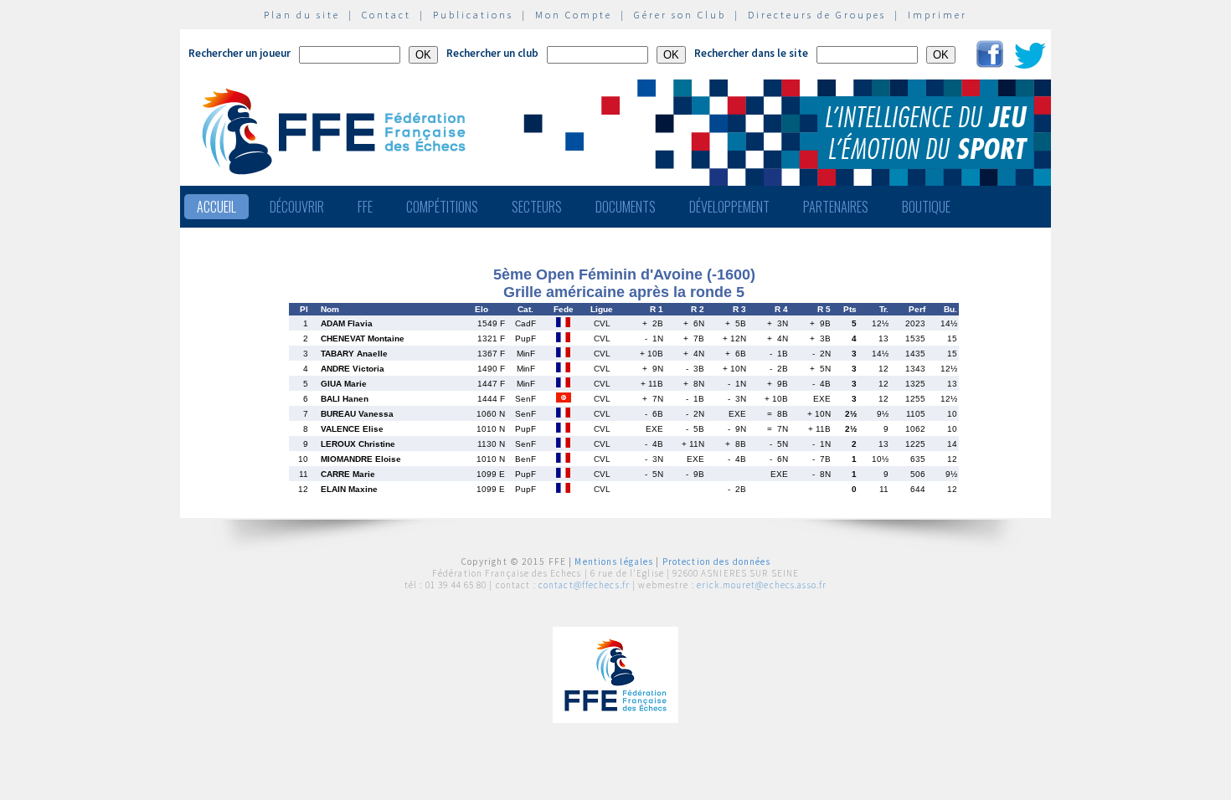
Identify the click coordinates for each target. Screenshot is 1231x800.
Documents (625, 207)
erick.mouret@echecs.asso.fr (762, 585)
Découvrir (297, 207)
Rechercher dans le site (751, 53)
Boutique (926, 207)
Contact (386, 14)
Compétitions (442, 207)
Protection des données (716, 561)
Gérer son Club (680, 14)
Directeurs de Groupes (817, 14)
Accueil (216, 207)
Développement (729, 207)
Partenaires (835, 207)
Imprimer (937, 14)
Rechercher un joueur (239, 53)
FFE (365, 207)
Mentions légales (613, 561)
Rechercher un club (492, 53)
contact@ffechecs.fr (584, 585)
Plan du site (302, 14)
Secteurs (537, 207)
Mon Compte (573, 14)
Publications (473, 14)
